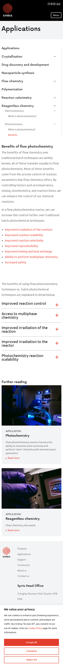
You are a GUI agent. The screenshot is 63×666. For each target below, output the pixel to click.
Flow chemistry (12, 81)
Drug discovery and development (25, 64)
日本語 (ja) (53, 3)
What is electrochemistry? (22, 116)
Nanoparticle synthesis (18, 72)
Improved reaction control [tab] (24, 303)
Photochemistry (13, 124)
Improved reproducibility (21, 246)
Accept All (31, 642)
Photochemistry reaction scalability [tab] (22, 357)
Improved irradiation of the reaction (28, 229)
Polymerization (12, 89)
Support (21, 559)
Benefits (12, 135)
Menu (56, 15)
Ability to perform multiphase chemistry (31, 257)
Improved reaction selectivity (24, 240)
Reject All (31, 659)
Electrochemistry (14, 110)
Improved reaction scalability (24, 235)
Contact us (23, 576)
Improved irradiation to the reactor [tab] (25, 343)
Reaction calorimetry (17, 97)
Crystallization (12, 56)
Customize (31, 651)
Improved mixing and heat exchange (28, 251)
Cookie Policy (35, 628)
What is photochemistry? (21, 129)
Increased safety (15, 262)
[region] (31, 635)
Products (22, 548)
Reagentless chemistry (18, 105)
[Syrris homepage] (8, 10)
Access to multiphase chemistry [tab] (19, 315)
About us (21, 570)
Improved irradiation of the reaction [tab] (25, 329)
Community (23, 565)
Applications (10, 48)
